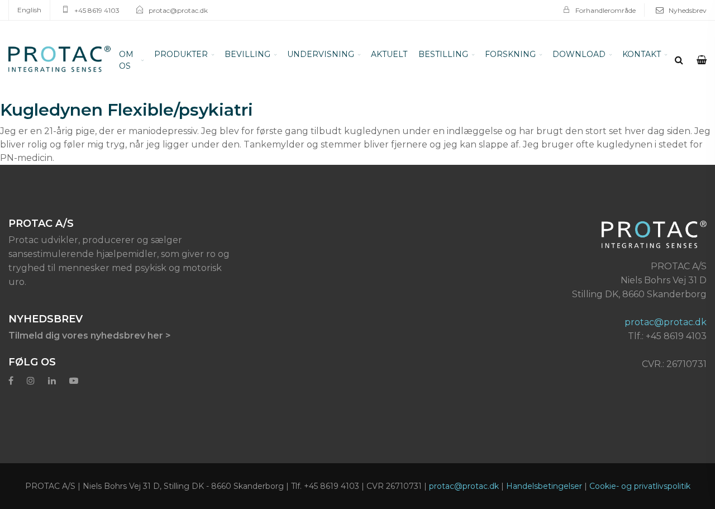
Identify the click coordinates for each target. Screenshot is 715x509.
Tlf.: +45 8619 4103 (667, 324)
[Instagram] (31, 369)
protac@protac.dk (178, 10)
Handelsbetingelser (544, 474)
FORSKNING (484, 54)
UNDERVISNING (342, 54)
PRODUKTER (237, 54)
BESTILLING (433, 54)
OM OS (193, 54)
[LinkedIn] (52, 369)
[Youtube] (73, 369)
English (29, 10)
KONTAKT (583, 54)
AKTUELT (394, 54)
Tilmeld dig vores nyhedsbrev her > (89, 323)
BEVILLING (287, 54)
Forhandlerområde (605, 10)
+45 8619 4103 (97, 10)
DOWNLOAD (536, 54)
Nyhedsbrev (688, 10)
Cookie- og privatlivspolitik (639, 474)
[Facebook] (10, 369)
